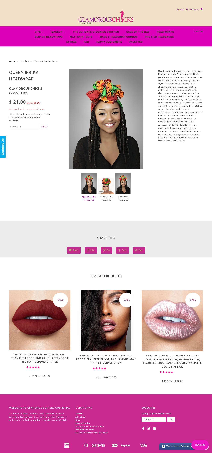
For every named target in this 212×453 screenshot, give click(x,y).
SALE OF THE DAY (137, 31)
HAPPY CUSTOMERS (109, 41)
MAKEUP (57, 31)
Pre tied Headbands (159, 36)
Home (12, 61)
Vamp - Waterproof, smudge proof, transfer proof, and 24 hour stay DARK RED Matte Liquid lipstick (39, 358)
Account (194, 9)
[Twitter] (149, 428)
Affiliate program (84, 429)
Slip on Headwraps (49, 36)
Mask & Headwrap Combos (119, 36)
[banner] (106, 18)
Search (180, 9)
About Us (80, 417)
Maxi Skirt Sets (81, 36)
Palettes (136, 41)
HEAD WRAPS (165, 31)
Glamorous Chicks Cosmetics (40, 370)
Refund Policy (82, 423)
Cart (196, 31)
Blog (77, 420)
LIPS (38, 31)
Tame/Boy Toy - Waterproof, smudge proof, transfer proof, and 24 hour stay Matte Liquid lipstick (106, 359)
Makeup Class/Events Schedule (92, 432)
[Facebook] (143, 428)
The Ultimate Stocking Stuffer (96, 31)
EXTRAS (71, 41)
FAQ (86, 41)
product (24, 61)
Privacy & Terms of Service (89, 426)
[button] (33, 367)
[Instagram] (154, 428)
